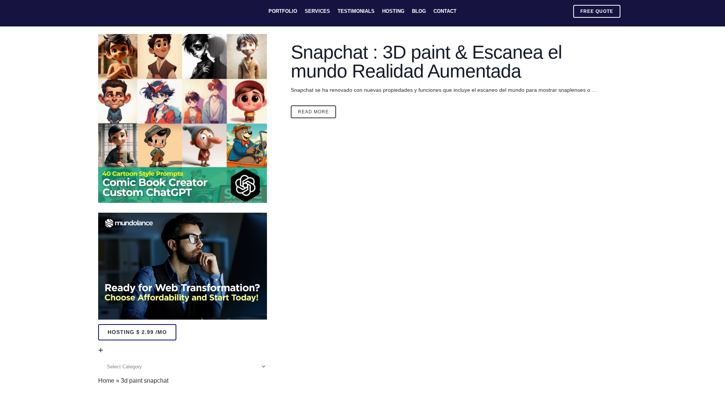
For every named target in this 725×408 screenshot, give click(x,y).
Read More (313, 111)
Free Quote (596, 11)
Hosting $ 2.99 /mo (137, 332)
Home (106, 380)
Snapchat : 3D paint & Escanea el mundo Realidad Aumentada (426, 62)
